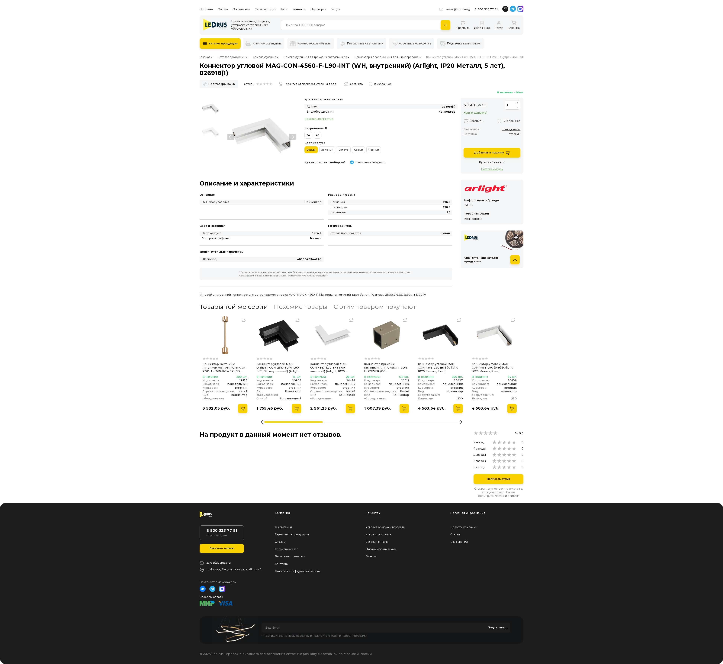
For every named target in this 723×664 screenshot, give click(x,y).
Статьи (455, 534)
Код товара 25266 (222, 84)
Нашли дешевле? (476, 112)
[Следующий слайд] (292, 137)
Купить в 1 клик (490, 162)
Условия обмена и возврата (385, 527)
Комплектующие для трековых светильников (315, 57)
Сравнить (356, 84)
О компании (241, 9)
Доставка (206, 9)
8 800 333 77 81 (486, 9)
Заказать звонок (222, 548)
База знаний (459, 541)
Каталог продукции (223, 43)
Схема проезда (265, 9)
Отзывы (280, 541)
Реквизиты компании (290, 556)
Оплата (223, 9)
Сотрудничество (286, 549)
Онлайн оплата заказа (381, 549)
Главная (205, 57)
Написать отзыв (498, 479)
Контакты (299, 9)
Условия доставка (378, 534)
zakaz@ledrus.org (458, 9)
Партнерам (318, 9)
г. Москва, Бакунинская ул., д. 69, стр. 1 (234, 569)
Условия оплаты (377, 541)
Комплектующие (264, 57)
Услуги (336, 9)
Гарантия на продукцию (292, 534)
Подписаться (497, 627)
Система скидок (492, 169)
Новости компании (463, 527)
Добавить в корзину (489, 152)
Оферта (371, 556)
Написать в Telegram (369, 162)
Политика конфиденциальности (297, 571)
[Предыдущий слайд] (230, 137)
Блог (284, 9)
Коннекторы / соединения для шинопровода (386, 57)
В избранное (383, 84)
